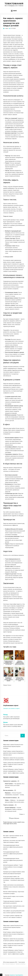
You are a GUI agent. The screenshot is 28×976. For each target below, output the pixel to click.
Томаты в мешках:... (9, 805)
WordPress (23, 964)
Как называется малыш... (10, 797)
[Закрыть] (1, 975)
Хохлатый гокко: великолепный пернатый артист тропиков (13, 746)
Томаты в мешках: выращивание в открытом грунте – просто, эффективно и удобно (13, 771)
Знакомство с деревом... (10, 781)
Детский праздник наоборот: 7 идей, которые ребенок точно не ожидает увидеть (13, 866)
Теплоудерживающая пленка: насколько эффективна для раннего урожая (13, 847)
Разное (9, 685)
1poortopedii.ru (19, 975)
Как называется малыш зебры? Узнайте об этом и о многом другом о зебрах (14, 764)
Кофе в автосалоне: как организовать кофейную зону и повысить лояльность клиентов (14, 886)
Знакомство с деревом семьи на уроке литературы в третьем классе (13, 753)
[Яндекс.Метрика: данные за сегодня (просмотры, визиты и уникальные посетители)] (14, 818)
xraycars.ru (12, 975)
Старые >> (22, 814)
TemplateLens (12, 964)
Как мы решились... (8, 790)
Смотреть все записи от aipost (11, 708)
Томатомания (14, 3)
